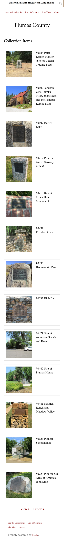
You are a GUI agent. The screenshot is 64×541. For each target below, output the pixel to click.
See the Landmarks (13, 12)
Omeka (35, 535)
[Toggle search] (61, 3)
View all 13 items (32, 509)
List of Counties (32, 12)
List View (46, 12)
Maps (56, 12)
